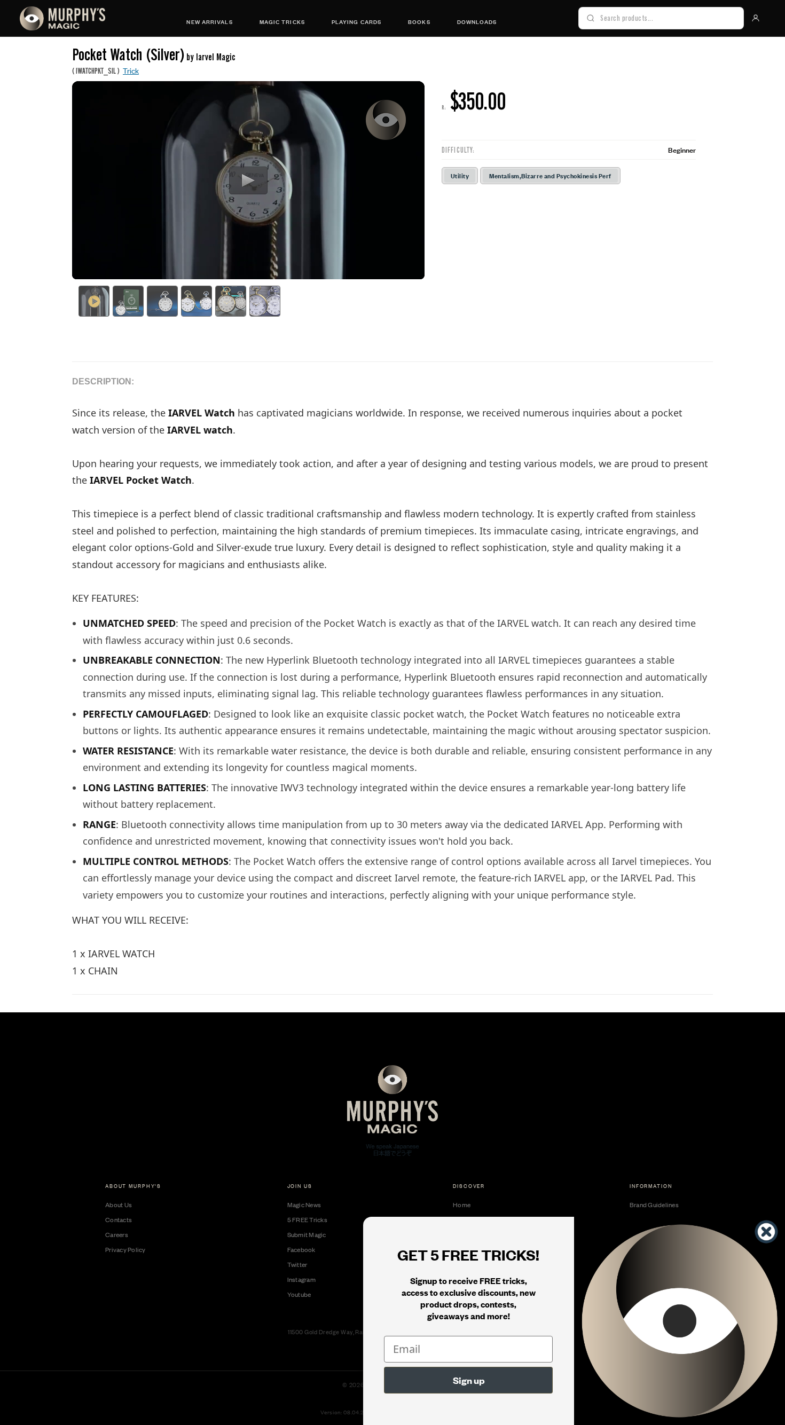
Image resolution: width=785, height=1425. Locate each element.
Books (419, 21)
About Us (118, 1204)
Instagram (301, 1279)
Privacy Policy (125, 1249)
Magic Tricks (282, 21)
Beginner (682, 149)
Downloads (477, 21)
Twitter (297, 1264)
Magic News (304, 1204)
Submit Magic (306, 1234)
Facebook (301, 1249)
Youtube (299, 1294)
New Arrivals (209, 21)
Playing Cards (356, 21)
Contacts (118, 1219)
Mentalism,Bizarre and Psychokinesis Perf (550, 175)
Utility (460, 175)
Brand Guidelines (654, 1204)
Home (461, 1204)
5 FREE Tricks (307, 1219)
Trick (131, 70)
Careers (116, 1234)
